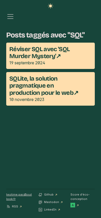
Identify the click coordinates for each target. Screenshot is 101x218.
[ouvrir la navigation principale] (10, 17)
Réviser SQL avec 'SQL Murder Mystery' (39, 52)
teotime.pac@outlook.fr (19, 197)
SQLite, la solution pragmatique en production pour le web (41, 85)
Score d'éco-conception (80, 200)
